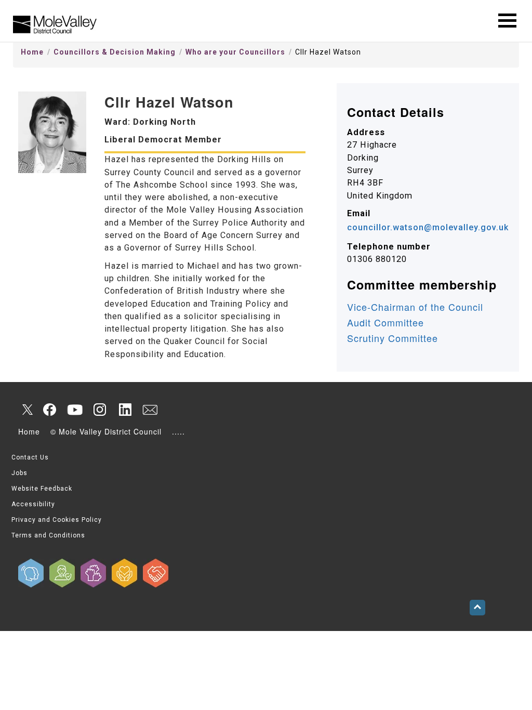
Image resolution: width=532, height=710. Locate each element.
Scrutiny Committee (392, 338)
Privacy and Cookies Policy (56, 519)
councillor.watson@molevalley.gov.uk (428, 227)
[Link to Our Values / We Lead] (94, 573)
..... (178, 431)
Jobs (19, 473)
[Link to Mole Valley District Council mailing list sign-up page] (149, 409)
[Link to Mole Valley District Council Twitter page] (25, 409)
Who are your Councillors (235, 52)
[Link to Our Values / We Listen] (31, 573)
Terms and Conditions (48, 535)
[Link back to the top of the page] (477, 607)
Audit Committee (385, 322)
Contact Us (30, 457)
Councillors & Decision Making (115, 52)
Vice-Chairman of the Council (415, 306)
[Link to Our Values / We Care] (125, 573)
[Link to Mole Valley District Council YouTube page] (75, 409)
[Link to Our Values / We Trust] (62, 573)
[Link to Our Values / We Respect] (156, 573)
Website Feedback (41, 488)
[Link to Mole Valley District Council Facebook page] (50, 409)
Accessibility (33, 504)
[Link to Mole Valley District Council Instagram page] (100, 409)
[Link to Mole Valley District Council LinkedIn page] (124, 409)
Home (32, 52)
